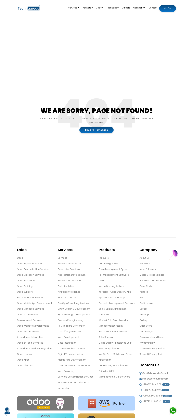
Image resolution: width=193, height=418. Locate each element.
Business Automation (69, 263)
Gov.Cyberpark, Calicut (155, 373)
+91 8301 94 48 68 (155, 384)
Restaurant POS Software (113, 331)
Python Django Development (74, 314)
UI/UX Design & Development (74, 308)
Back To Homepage (96, 129)
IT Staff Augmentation (70, 331)
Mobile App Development (72, 359)
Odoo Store (145, 325)
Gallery (143, 320)
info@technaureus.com (155, 378)
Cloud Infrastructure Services (74, 365)
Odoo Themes (25, 365)
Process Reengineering (70, 320)
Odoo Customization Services (33, 269)
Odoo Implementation (29, 263)
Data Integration (67, 342)
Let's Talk (168, 8)
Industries (144, 263)
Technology (113, 7)
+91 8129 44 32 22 (155, 390)
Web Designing (66, 371)
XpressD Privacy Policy (152, 348)
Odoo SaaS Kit (106, 371)
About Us (144, 258)
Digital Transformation (70, 354)
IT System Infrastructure (71, 348)
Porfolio (143, 291)
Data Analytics (66, 286)
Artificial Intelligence (69, 291)
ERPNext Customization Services (75, 376)
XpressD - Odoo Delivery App (115, 291)
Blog (141, 297)
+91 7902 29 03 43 (155, 401)
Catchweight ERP (108, 263)
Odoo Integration (26, 280)
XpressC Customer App (112, 297)
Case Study (145, 286)
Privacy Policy (147, 342)
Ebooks (143, 308)
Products (86, 7)
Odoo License (24, 354)
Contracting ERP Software (113, 365)
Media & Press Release (151, 274)
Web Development (68, 337)
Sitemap (144, 314)
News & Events (147, 269)
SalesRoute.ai (106, 337)
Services (72, 7)
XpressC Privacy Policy (152, 354)
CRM (101, 280)
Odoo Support (25, 291)
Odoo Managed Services (30, 308)
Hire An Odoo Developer (30, 297)
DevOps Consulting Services (73, 303)
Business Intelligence (69, 280)
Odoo (99, 7)
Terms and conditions (151, 337)
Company (138, 7)
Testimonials (146, 303)
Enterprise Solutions (69, 269)
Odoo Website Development (33, 325)
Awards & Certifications (152, 280)
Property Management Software (117, 303)
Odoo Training (24, 286)
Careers (126, 7)
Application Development (72, 274)
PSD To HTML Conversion (71, 325)
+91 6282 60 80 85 (156, 395)
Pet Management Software (114, 274)
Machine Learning (67, 297)
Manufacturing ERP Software (114, 376)
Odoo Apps (23, 359)
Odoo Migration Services (30, 274)
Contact (152, 7)
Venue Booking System (111, 286)
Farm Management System (114, 269)
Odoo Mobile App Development (34, 303)
